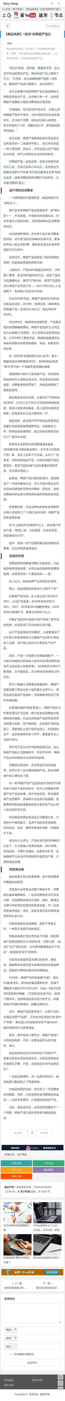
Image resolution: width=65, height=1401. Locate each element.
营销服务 (9, 1380)
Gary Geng (10, 3)
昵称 (11, 1330)
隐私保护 (9, 1385)
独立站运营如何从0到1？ (46, 1257)
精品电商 (48, 1169)
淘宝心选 (9, 166)
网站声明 (37, 1380)
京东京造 (16, 1163)
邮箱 (11, 1338)
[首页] (60, 1377)
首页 (7, 9)
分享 (45, 1132)
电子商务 (17, 9)
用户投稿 (25, 1191)
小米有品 (36, 166)
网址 (8, 1346)
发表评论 (54, 26)
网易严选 (42, 73)
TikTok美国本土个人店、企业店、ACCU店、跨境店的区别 (46, 1230)
